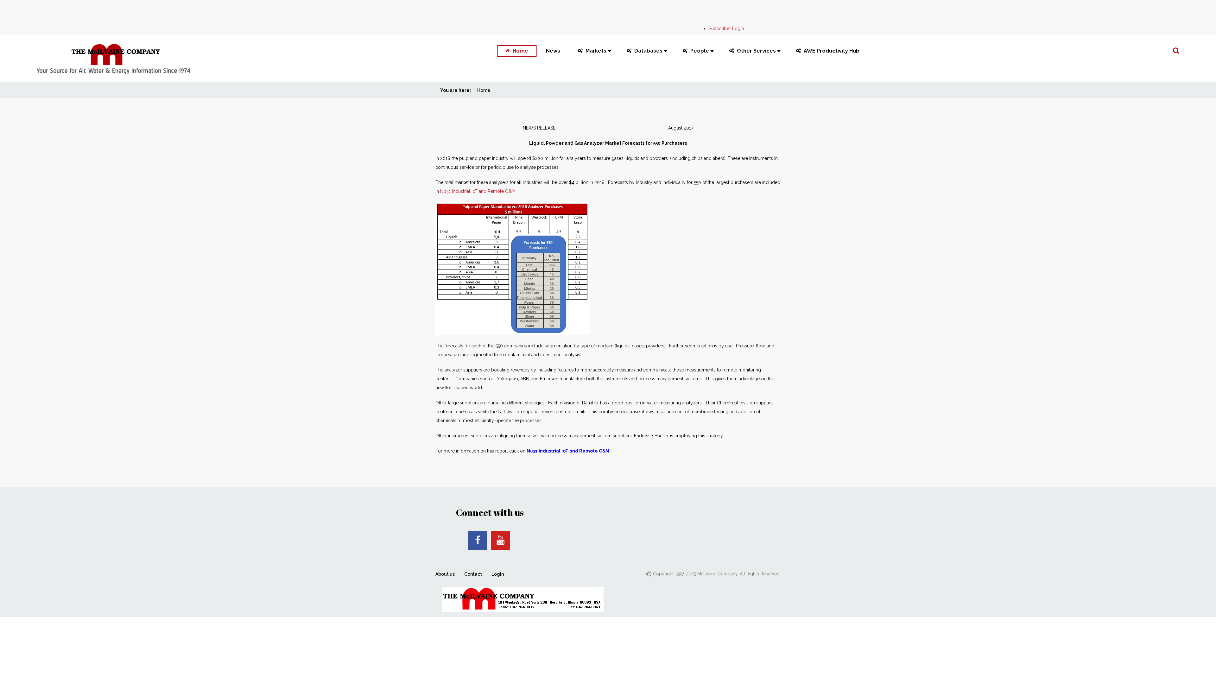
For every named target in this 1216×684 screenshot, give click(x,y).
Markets (596, 51)
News (553, 51)
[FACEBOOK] (477, 540)
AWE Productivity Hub (831, 51)
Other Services (756, 51)
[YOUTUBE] (500, 540)
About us (445, 574)
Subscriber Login (726, 28)
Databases (648, 51)
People (699, 51)
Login (497, 574)
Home (520, 51)
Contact (473, 574)
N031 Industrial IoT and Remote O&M (478, 191)
